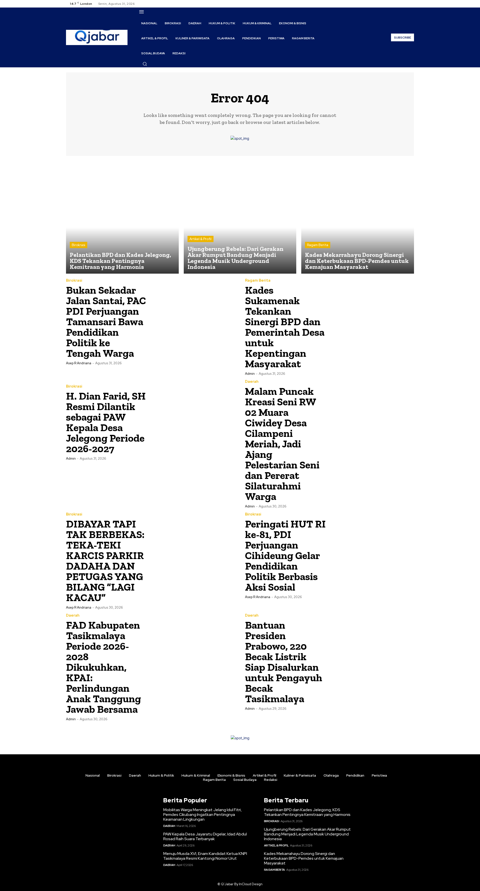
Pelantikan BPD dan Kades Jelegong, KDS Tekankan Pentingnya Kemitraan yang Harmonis (307, 812)
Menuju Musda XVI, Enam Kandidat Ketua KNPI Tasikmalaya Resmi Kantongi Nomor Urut (205, 856)
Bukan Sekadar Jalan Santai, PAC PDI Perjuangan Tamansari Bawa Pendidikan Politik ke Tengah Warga (106, 322)
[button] (144, 64)
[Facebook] (393, 4)
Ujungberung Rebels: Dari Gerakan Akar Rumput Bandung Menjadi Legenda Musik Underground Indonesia (307, 834)
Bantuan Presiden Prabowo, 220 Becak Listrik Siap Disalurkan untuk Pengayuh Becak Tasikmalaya (283, 662)
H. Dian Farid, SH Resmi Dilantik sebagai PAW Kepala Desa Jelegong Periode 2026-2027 (106, 422)
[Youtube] (411, 4)
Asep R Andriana (78, 363)
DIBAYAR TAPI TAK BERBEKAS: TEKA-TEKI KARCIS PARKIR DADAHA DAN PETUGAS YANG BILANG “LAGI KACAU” (105, 560)
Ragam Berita (317, 245)
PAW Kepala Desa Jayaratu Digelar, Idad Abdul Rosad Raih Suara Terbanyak (205, 836)
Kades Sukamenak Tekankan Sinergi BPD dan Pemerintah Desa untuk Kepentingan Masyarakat (284, 327)
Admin (250, 374)
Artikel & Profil (201, 239)
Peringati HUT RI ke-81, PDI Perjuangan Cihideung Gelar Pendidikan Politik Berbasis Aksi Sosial (285, 555)
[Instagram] (399, 4)
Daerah (251, 382)
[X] (405, 4)
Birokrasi (78, 245)
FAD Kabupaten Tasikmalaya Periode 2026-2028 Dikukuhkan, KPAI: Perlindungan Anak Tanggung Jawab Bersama (103, 667)
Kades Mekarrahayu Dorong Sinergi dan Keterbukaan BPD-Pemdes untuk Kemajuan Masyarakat (304, 858)
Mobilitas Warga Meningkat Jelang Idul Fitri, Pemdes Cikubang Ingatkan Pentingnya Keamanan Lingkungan (202, 814)
